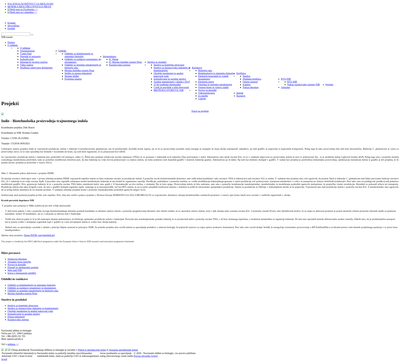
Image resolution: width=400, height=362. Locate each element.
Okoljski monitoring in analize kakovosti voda (30, 311)
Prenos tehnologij (16, 316)
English (11, 28)
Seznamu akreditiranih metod (123, 350)
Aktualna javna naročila (19, 261)
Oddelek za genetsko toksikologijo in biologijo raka (33, 290)
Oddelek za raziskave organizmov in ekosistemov (32, 288)
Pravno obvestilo (142, 356)
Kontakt (11, 23)
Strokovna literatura (17, 259)
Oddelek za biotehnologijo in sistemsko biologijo (32, 285)
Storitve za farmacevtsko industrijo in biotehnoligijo (33, 308)
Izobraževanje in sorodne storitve (24, 314)
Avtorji (154, 356)
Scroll (4, 359)
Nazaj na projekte (200, 111)
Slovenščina (13, 25)
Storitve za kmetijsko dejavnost (23, 305)
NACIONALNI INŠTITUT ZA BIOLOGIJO (30, 3)
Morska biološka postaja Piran (22, 293)
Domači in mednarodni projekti (23, 267)
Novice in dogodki (17, 264)
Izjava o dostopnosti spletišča (22, 273)
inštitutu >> (13, 344)
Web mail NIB (15, 270)
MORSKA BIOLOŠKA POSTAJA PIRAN (29, 6)
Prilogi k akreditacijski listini (92, 350)
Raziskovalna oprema (18, 319)
